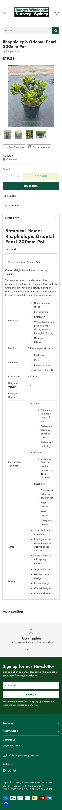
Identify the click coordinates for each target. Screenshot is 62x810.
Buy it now (31, 186)
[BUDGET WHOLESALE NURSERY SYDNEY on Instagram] (15, 771)
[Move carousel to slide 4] (34, 649)
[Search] (55, 30)
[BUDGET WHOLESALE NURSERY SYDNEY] (31, 14)
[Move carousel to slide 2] (29, 649)
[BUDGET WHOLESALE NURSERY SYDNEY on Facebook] (4, 771)
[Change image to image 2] (18, 134)
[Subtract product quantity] (6, 176)
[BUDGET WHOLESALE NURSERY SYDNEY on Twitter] (10, 771)
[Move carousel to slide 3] (32, 649)
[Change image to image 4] (41, 134)
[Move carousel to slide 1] (27, 649)
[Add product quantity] (18, 176)
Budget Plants (13, 51)
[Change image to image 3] (29, 134)
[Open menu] (4, 13)
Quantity (7, 169)
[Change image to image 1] (7, 134)
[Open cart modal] (56, 13)
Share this (13, 205)
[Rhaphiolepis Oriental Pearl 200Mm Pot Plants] (31, 96)
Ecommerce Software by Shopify (29, 785)
